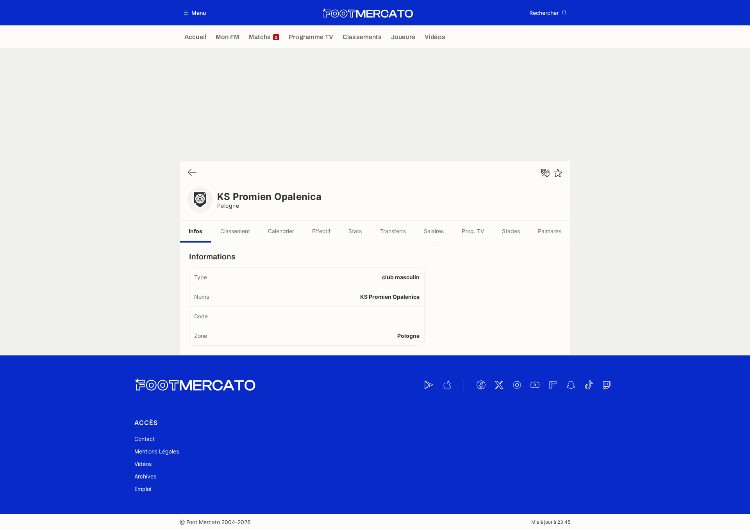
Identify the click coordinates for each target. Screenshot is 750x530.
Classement (235, 231)
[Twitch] (606, 385)
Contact (144, 438)
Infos (195, 231)
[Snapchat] (571, 385)
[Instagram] (517, 385)
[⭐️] (557, 173)
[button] (195, 12)
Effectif (321, 231)
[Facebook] (481, 385)
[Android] (429, 385)
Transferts (393, 231)
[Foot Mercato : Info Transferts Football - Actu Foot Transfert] (367, 13)
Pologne (228, 205)
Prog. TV (473, 231)
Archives (145, 476)
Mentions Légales (156, 451)
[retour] (192, 173)
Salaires (434, 231)
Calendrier (281, 231)
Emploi (142, 488)
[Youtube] (535, 385)
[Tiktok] (589, 385)
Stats (355, 231)
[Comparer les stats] (545, 173)
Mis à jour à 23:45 (550, 522)
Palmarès (549, 231)
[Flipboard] (553, 385)
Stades (511, 231)
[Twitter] (499, 385)
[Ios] (447, 385)
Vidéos (143, 463)
